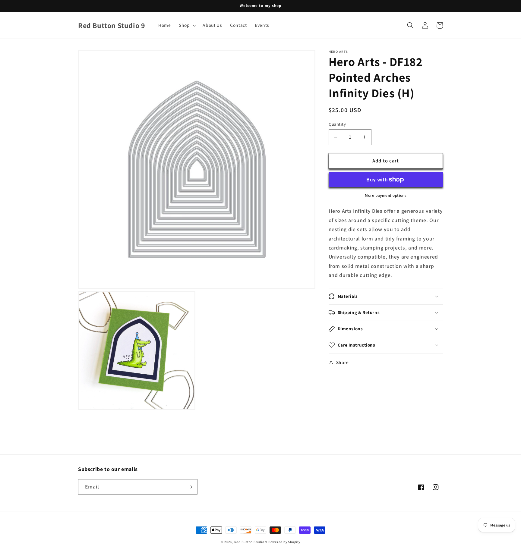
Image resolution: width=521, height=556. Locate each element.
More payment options (385, 195)
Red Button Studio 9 (250, 542)
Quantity (337, 124)
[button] (187, 25)
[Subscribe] (190, 487)
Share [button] (342, 362)
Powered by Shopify (284, 542)
